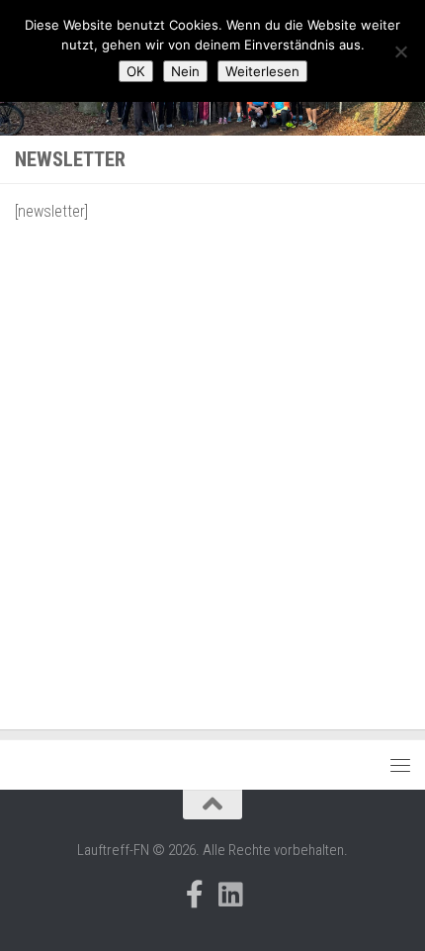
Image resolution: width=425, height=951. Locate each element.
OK (136, 71)
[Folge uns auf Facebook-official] (195, 894)
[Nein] (400, 51)
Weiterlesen (262, 71)
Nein (185, 71)
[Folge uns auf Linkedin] (230, 894)
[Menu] (400, 765)
